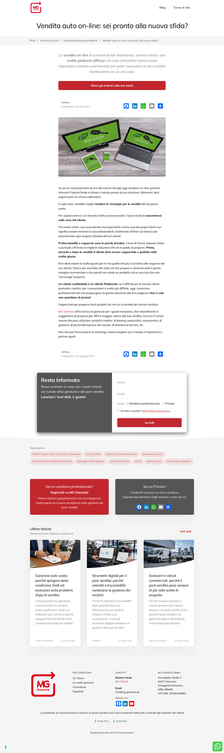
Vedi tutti (185, 531)
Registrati (78, 691)
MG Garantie (66, 311)
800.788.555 (121, 681)
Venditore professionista (144, 403)
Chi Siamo (78, 678)
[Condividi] (168, 507)
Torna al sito (181, 7)
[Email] (160, 507)
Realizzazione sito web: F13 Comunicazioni (112, 732)
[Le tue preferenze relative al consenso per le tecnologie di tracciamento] (6, 747)
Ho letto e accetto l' (145, 410)
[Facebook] (139, 507)
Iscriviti (149, 422)
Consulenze (79, 687)
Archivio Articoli (49, 40)
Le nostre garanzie (83, 682)
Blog (162, 7)
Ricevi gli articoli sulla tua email (112, 85)
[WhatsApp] (153, 507)
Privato (169, 403)
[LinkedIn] (146, 507)
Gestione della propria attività (80, 40)
